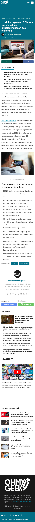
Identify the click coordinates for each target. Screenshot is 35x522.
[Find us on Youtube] (2, 515)
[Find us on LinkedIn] (16, 515)
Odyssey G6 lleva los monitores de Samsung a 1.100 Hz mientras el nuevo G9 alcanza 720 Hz (18, 329)
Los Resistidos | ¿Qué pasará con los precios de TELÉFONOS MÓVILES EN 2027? (17, 383)
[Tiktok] (26, 294)
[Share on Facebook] (28, 61)
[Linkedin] (15, 294)
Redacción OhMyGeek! (14, 34)
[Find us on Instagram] (5, 515)
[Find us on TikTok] (10, 515)
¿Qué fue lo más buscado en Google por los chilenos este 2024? (20, 447)
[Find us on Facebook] (21, 515)
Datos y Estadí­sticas (23, 19)
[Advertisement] (17, 11)
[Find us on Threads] (13, 515)
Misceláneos (11, 19)
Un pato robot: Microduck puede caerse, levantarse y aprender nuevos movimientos (24, 319)
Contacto (25, 519)
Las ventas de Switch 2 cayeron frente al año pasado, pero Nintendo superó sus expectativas (22, 414)
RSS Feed (4, 519)
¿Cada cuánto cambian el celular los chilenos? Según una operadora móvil (21, 455)
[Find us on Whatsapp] (7, 515)
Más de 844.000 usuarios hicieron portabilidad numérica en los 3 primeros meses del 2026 (22, 422)
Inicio (3, 19)
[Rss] (24, 294)
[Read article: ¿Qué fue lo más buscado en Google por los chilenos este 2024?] (5, 446)
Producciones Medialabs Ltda (22, 502)
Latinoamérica (24, 263)
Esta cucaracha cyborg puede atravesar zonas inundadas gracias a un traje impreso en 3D (17, 81)
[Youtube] (21, 294)
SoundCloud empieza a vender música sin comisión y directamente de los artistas (17, 334)
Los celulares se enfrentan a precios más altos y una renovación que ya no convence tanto (17, 345)
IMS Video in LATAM (8, 121)
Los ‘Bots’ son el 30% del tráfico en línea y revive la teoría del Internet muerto (21, 439)
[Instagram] (18, 294)
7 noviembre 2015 (8, 37)
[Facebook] (10, 294)
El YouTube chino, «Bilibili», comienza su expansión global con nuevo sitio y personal (18, 74)
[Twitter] (13, 294)
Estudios (14, 263)
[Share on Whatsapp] (6, 61)
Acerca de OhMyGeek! (15, 519)
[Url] (7, 294)
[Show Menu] (32, 2)
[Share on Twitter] (17, 61)
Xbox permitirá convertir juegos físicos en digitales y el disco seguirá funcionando (17, 339)
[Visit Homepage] (4, 2)
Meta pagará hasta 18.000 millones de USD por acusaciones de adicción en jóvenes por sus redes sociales (17, 351)
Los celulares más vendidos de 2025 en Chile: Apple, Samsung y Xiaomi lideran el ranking (22, 430)
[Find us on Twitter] (19, 515)
